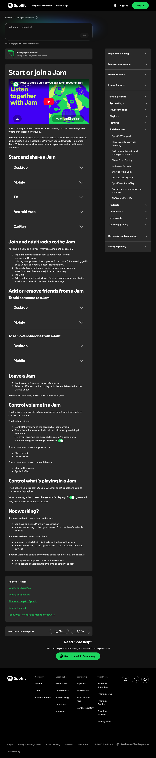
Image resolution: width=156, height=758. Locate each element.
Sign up (124, 5)
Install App (61, 5)
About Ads (83, 744)
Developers (62, 690)
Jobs (37, 690)
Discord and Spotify (122, 177)
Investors (61, 704)
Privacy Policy (53, 744)
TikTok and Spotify (122, 198)
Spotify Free (104, 721)
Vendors (60, 711)
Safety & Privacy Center (29, 744)
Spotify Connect (17, 608)
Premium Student (102, 712)
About (38, 683)
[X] (135, 679)
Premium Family (102, 702)
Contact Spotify (85, 707)
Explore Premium (42, 5)
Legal (10, 744)
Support (81, 683)
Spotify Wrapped (121, 136)
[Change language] (115, 5)
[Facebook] (145, 679)
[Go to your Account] (88, 54)
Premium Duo (105, 694)
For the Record (43, 697)
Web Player (83, 690)
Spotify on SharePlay (20, 588)
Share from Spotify (122, 160)
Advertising (62, 697)
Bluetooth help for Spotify (23, 601)
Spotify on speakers (19, 594)
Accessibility (13, 751)
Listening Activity (121, 166)
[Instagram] (125, 679)
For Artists (61, 683)
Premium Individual (103, 685)
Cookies (69, 744)
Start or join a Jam (122, 171)
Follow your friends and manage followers (32, 614)
